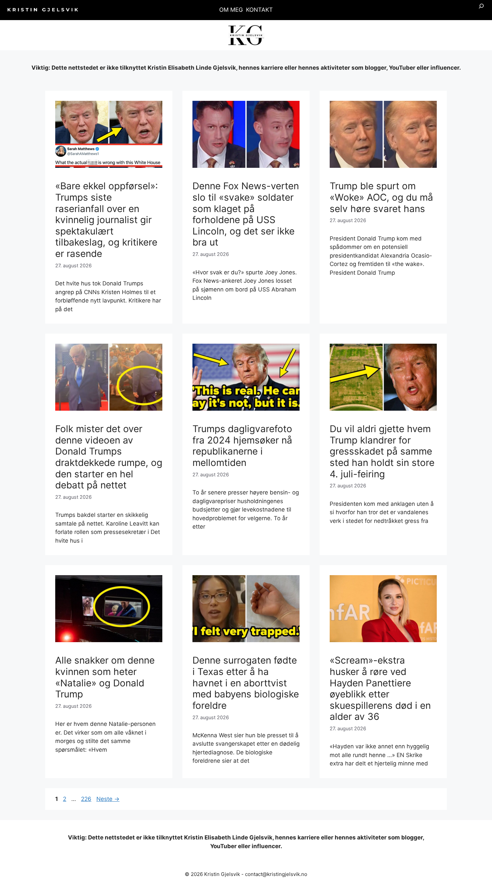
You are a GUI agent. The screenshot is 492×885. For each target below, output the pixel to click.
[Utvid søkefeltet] (481, 10)
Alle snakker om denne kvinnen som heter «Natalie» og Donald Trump (105, 677)
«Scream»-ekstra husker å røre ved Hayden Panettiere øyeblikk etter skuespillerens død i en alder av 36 (380, 688)
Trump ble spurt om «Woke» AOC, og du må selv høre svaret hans (381, 197)
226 (87, 799)
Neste (107, 799)
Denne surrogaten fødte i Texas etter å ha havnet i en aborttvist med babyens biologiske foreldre (245, 683)
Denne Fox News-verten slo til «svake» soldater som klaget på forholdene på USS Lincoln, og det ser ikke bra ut (245, 214)
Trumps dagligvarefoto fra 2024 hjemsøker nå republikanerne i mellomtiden (242, 445)
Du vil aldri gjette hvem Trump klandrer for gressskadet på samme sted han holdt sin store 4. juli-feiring (382, 451)
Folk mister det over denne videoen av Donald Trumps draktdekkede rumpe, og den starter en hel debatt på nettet (108, 457)
